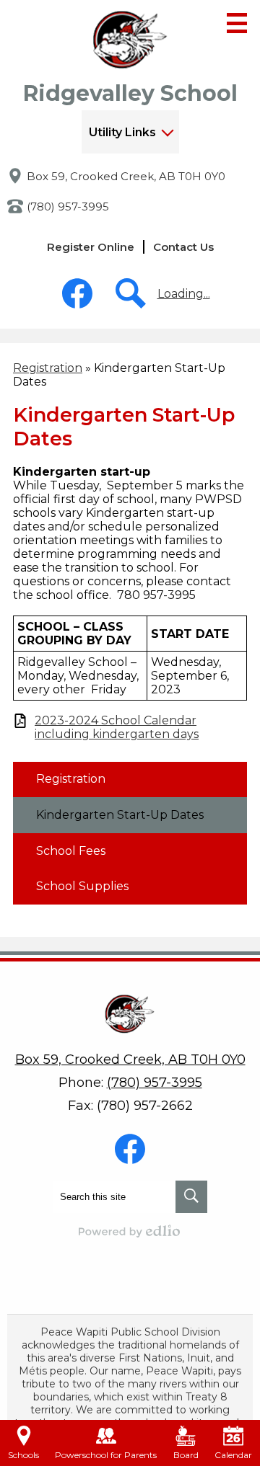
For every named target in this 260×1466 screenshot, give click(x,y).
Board (186, 1454)
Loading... (183, 294)
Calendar (233, 1454)
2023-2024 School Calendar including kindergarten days (117, 727)
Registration (47, 368)
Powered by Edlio (130, 1231)
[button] (130, 132)
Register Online (90, 247)
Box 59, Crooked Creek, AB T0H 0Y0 (126, 176)
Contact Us (183, 247)
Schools (23, 1454)
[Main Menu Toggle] (237, 23)
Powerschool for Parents (106, 1454)
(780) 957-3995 (68, 206)
